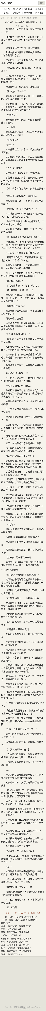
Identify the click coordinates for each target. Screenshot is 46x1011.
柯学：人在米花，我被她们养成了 (16, 948)
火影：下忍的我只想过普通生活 (23, 917)
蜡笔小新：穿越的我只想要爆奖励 (26, 18)
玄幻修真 (28, 9)
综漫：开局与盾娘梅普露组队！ (23, 920)
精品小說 (6, 9)
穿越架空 (17, 13)
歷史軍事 (39, 9)
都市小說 (17, 9)
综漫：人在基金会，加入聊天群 (15, 945)
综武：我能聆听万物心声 (12, 954)
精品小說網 (6, 3)
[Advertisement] (23, 980)
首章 (7, 913)
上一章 (14, 913)
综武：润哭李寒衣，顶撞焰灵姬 (15, 932)
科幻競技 (6, 13)
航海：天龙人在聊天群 (11, 929)
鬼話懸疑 (28, 13)
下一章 (27, 913)
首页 (2, 18)
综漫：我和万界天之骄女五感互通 (16, 951)
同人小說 (39, 13)
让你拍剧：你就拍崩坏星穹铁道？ (16, 938)
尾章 (33, 913)
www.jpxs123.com (23, 1009)
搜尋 (41, 3)
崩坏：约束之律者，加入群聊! (14, 942)
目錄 (38, 913)
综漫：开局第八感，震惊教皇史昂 (16, 926)
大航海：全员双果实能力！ (13, 935)
